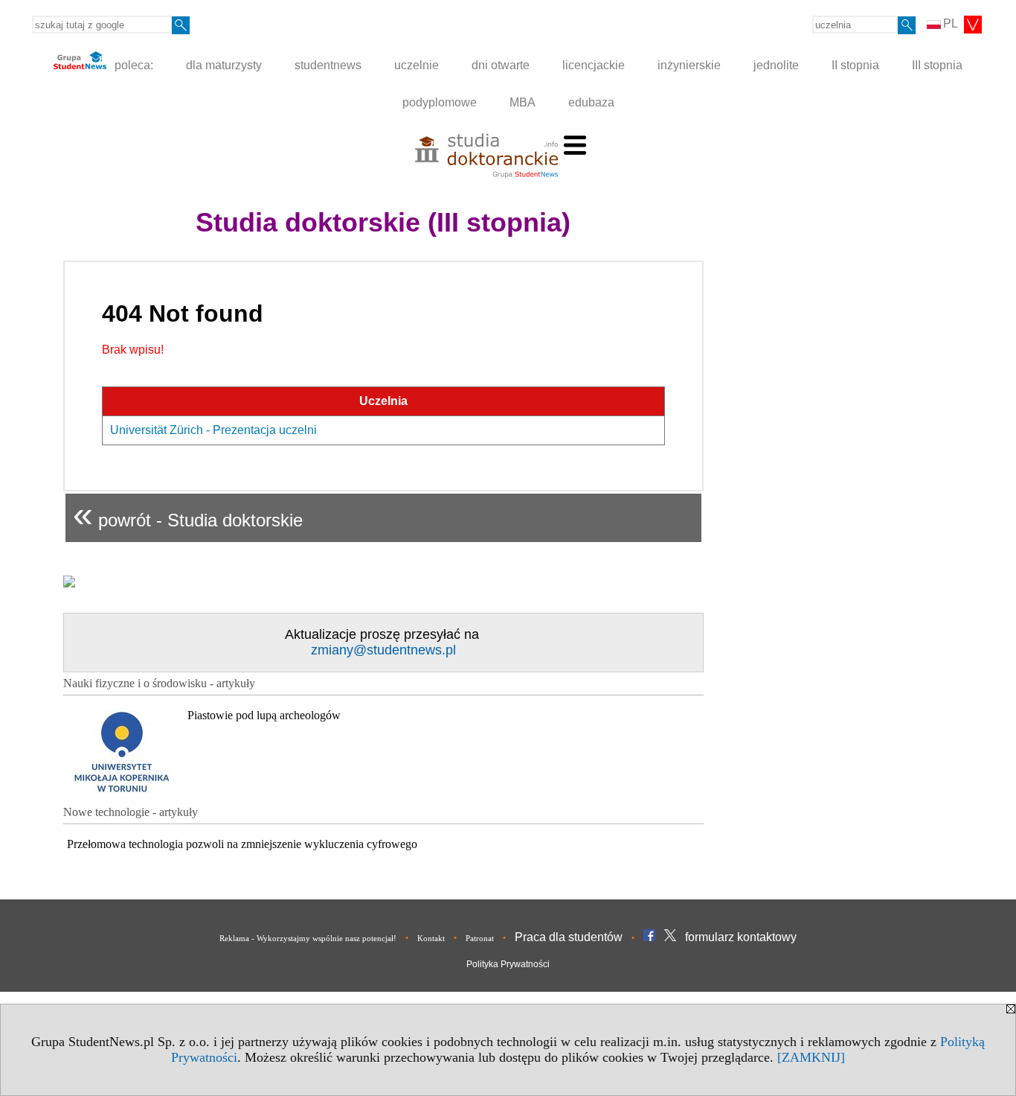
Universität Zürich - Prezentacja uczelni (213, 430)
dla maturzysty (224, 65)
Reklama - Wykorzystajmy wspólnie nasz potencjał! (307, 938)
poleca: (132, 65)
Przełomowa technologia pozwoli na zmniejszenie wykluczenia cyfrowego (242, 844)
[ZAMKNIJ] (811, 1057)
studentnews (328, 65)
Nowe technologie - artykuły (130, 812)
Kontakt (431, 938)
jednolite (776, 65)
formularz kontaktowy (741, 937)
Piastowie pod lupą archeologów (264, 715)
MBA (522, 102)
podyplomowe (439, 102)
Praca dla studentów (569, 937)
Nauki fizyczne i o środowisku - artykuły (159, 683)
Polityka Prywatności (508, 964)
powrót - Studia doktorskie (188, 514)
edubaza (591, 102)
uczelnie (416, 65)
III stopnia (937, 65)
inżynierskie (689, 65)
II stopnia (855, 65)
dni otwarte (501, 65)
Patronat (480, 938)
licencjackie (593, 65)
